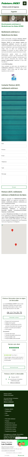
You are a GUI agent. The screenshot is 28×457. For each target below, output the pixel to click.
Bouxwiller (3, 210)
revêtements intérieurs (12, 201)
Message (3, 174)
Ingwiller (10, 210)
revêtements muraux (10, 203)
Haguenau (3, 211)
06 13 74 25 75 (14, 312)
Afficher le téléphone (15, 382)
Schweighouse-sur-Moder (20, 210)
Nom (2, 143)
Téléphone (4, 161)
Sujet (2, 167)
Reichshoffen (23, 208)
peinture (3, 201)
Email (2, 155)
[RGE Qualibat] (14, 77)
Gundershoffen (10, 211)
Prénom (3, 149)
